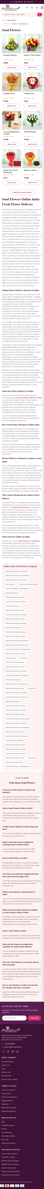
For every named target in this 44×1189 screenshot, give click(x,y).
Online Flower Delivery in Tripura (15, 706)
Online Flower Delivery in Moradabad (16, 736)
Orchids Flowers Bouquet (13, 680)
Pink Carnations (10, 584)
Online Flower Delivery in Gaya (14, 610)
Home (4, 20)
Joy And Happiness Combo (11, 133)
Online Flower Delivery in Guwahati (16, 671)
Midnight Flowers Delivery (10, 1164)
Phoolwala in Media (8, 1136)
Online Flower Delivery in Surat (14, 758)
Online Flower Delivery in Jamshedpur (17, 641)
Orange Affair (9, 93)
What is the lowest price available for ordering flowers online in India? (18, 843)
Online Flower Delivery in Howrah (15, 636)
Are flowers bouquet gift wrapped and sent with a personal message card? (20, 875)
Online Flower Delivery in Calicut (15, 654)
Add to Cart (11, 68)
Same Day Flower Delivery (13, 627)
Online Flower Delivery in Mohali (15, 745)
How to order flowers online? (14, 931)
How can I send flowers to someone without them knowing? (20, 963)
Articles (4, 1129)
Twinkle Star (29, 93)
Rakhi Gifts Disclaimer (9, 1108)
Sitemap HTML (6, 1076)
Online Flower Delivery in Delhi (14, 688)
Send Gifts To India (8, 1157)
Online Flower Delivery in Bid (14, 762)
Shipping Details (7, 1101)
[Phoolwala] (22, 1029)
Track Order (29, 2)
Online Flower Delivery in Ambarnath (16, 571)
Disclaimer (5, 1104)
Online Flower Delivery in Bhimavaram (17, 645)
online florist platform (21, 507)
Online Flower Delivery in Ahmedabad (17, 588)
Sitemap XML (6, 1072)
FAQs (3, 1069)
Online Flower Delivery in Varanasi (15, 601)
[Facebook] (3, 1051)
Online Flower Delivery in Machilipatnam (17, 766)
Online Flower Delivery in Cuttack (15, 580)
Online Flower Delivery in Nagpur (15, 714)
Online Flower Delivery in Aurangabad (16, 675)
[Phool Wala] (11, 7)
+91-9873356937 (18, 2)
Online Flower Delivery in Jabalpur (15, 710)
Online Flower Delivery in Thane (15, 667)
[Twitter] (13, 1051)
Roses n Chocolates (32, 55)
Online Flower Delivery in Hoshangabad (17, 727)
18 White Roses (30, 132)
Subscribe (34, 1018)
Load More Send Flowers (22, 192)
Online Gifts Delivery (9, 1143)
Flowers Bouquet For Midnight (14, 740)
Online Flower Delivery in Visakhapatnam (18, 649)
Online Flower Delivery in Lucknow (15, 753)
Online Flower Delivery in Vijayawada (16, 684)
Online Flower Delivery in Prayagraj (16, 623)
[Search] (39, 14)
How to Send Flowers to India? (14, 858)
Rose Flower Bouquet (11, 593)
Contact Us (6, 1065)
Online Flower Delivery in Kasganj (15, 632)
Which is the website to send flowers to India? (18, 893)
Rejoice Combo (30, 170)
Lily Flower (23, 658)
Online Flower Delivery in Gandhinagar (17, 575)
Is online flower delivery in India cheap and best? (20, 828)
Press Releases (7, 1132)
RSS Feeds (5, 1140)
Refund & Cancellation (9, 1097)
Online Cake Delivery (9, 1168)
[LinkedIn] (17, 1051)
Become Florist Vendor (9, 1079)
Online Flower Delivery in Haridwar (15, 723)
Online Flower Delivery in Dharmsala (16, 697)
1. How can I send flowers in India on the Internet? (18, 791)
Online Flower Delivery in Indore (15, 732)
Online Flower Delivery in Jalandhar (16, 693)
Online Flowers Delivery (9, 1154)
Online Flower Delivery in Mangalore (16, 615)
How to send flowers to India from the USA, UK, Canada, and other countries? (20, 986)
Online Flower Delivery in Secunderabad (17, 719)
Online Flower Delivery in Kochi (14, 662)
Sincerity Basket (10, 55)
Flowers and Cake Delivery (11, 1171)
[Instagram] (8, 1051)
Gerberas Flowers (10, 658)
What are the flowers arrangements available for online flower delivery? (17, 945)
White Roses (32, 688)
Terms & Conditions (8, 1090)
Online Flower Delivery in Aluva (28, 584)
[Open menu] (42, 8)
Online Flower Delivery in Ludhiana (15, 749)
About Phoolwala (7, 1062)
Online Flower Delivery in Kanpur (15, 619)
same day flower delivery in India (28, 398)
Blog (3, 1122)
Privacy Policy (6, 1094)
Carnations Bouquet (11, 606)
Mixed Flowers (32, 758)
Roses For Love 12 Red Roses (10, 171)
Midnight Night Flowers (12, 701)
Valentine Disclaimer (9, 1111)
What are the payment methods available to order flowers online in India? (19, 911)
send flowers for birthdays (29, 541)
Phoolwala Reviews (8, 1125)
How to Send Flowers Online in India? (17, 808)
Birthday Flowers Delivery (10, 1161)
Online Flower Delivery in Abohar (15, 597)
